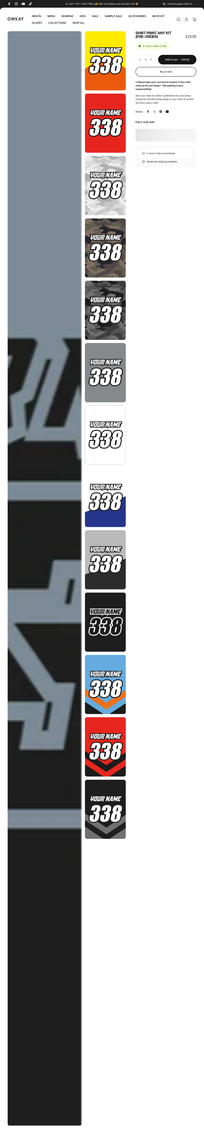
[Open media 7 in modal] (105, 372)
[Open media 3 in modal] (105, 123)
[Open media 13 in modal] (105, 746)
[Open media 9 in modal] (105, 497)
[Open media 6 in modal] (105, 310)
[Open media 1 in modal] (45, 578)
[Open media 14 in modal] (105, 809)
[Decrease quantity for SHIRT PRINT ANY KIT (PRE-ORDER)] (139, 59)
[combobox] (179, 4)
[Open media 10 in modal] (105, 559)
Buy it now (166, 71)
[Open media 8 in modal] (105, 435)
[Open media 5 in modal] (105, 248)
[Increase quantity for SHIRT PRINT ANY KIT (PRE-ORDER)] (151, 59)
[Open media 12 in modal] (105, 684)
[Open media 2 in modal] (105, 60)
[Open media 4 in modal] (105, 185)
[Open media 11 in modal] (105, 622)
